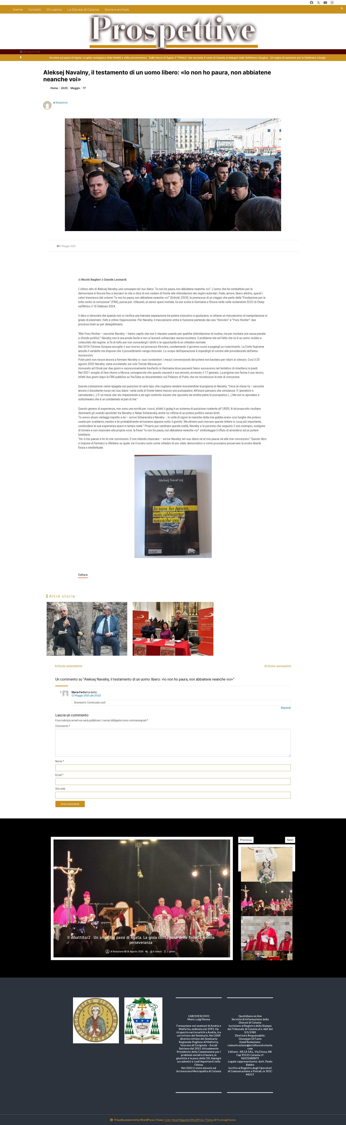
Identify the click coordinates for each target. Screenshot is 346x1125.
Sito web (60, 788)
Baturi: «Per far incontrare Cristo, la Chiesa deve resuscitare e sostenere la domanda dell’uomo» (141, 942)
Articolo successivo (277, 666)
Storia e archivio (117, 9)
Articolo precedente (68, 666)
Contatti (34, 9)
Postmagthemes (226, 1119)
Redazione (62, 102)
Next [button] (290, 840)
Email (59, 775)
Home (18, 9)
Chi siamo (54, 9)
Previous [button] (246, 840)
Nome (59, 761)
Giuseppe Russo (118, 951)
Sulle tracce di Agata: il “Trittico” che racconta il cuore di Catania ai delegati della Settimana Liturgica (112, 57)
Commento (62, 726)
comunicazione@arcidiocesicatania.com (250, 1047)
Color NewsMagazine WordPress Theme (188, 1119)
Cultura (83, 575)
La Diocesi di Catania (83, 9)
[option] (112, 57)
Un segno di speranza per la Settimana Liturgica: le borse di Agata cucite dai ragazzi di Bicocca (231, 57)
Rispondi (286, 707)
